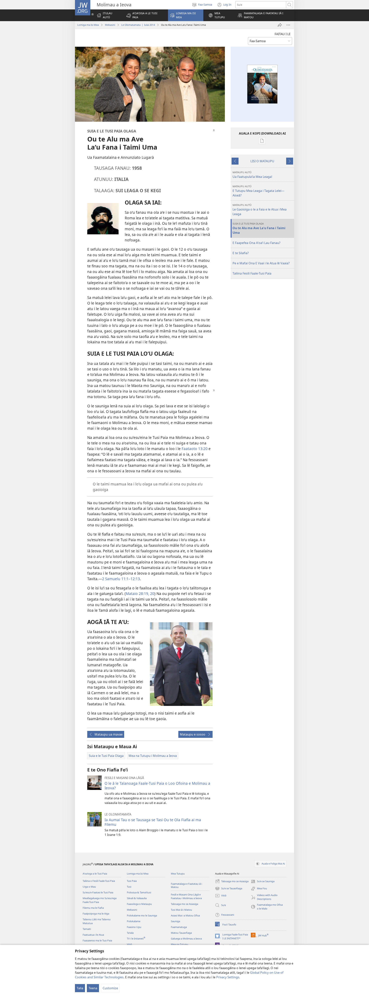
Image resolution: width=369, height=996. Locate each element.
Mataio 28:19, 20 (140, 593)
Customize (110, 988)
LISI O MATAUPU (262, 161)
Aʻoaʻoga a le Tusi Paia (95, 873)
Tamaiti (87, 929)
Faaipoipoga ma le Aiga (96, 913)
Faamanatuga (179, 927)
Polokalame (133, 921)
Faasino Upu (134, 927)
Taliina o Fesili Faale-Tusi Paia (99, 881)
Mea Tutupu (178, 873)
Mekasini (110, 25)
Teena (93, 988)
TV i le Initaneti (136, 938)
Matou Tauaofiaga (181, 932)
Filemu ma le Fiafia (93, 907)
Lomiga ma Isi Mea (88, 25)
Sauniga (175, 921)
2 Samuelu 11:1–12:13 (121, 578)
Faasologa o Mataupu (139, 904)
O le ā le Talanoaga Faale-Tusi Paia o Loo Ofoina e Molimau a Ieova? (157, 785)
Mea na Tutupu (179, 944)
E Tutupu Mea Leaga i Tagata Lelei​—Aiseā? (258, 191)
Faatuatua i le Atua (93, 934)
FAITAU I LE (283, 34)
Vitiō (129, 944)
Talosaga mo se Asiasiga (184, 904)
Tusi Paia (132, 881)
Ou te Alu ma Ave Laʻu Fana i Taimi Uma (259, 228)
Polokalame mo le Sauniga (142, 915)
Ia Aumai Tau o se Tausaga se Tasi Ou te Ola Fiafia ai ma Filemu (153, 822)
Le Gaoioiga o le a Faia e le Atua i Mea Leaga (260, 209)
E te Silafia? (241, 253)
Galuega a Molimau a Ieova (186, 938)
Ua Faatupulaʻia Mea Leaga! (252, 175)
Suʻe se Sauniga (262, 882)
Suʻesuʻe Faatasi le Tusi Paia (98, 892)
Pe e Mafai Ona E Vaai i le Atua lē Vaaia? (261, 263)
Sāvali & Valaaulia (137, 898)
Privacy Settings (227, 977)
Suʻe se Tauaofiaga (228, 889)
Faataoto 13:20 (195, 448)
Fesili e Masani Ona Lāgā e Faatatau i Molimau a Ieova (186, 896)
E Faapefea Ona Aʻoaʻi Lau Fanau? (256, 243)
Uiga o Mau (89, 886)
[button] (144, 15)
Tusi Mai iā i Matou (181, 909)
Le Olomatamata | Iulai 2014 (138, 25)
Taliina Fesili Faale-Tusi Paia (252, 273)
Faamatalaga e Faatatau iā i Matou (186, 885)
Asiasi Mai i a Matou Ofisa (185, 915)
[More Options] (288, 25)
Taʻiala (130, 932)
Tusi (129, 886)
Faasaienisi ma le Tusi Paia (97, 940)
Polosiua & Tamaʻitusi (139, 892)
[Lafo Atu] (279, 25)
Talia (80, 988)
